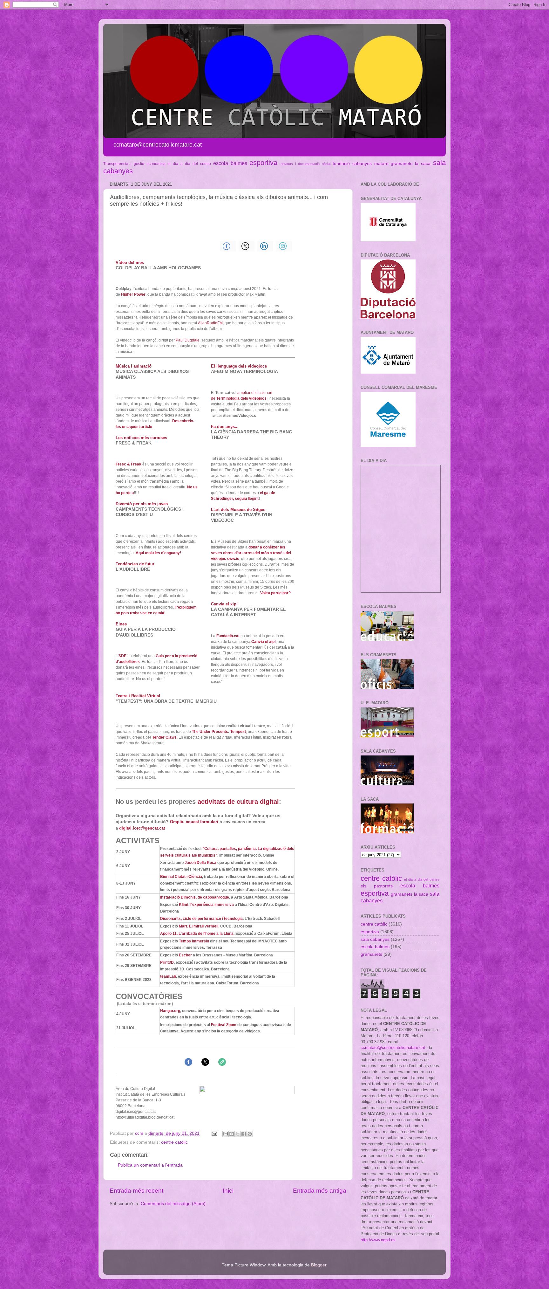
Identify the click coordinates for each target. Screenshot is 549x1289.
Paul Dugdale (188, 340)
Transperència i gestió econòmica (134, 164)
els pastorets (377, 886)
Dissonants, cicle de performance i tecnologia (201, 918)
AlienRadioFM (210, 323)
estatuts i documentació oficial (305, 164)
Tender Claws (164, 737)
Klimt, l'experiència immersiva (206, 904)
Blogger (318, 1265)
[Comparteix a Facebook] (244, 1134)
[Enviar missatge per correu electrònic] (214, 1133)
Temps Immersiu (194, 941)
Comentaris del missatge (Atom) (173, 1203)
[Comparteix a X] (237, 1134)
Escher (185, 955)
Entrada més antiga (319, 1190)
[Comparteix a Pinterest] (250, 1134)
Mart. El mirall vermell (198, 926)
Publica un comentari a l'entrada (150, 1165)
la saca (422, 163)
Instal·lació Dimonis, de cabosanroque (194, 897)
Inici (228, 1190)
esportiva (263, 163)
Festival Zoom (223, 1025)
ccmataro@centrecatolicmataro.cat (393, 1047)
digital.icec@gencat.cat (142, 828)
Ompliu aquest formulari (194, 821)
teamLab (168, 976)
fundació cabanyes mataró (361, 163)
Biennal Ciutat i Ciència (181, 876)
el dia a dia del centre (189, 164)
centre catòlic (174, 1142)
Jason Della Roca (200, 862)
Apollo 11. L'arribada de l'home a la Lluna (197, 933)
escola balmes (230, 163)
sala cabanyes (375, 939)
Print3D (167, 962)
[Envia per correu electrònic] (225, 1134)
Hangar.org (170, 1011)
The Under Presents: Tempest (219, 731)
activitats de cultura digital (238, 801)
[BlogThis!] (231, 1134)
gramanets (401, 163)
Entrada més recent (136, 1190)
